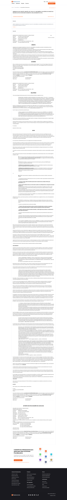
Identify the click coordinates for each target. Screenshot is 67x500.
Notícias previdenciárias (30, 487)
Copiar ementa (50, 16)
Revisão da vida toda (15, 475)
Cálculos (13, 3)
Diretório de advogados (30, 478)
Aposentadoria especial (15, 481)
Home (13, 7)
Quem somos (44, 481)
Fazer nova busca (51, 7)
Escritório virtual (29, 480)
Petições (22, 3)
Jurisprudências (17, 7)
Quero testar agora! (18, 460)
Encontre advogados (30, 484)
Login (47, 1)
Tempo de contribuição (15, 480)
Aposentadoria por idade (15, 484)
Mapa (43, 484)
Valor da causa (14, 478)
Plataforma (18, 3)
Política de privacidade (45, 487)
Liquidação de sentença (15, 477)
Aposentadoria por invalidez (16, 483)
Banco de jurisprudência (30, 477)
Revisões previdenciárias (46, 475)
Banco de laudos (29, 475)
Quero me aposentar (52, 1)
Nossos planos (51, 3)
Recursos (27, 3)
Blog (44, 1)
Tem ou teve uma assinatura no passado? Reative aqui (21, 462)
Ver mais (14, 26)
